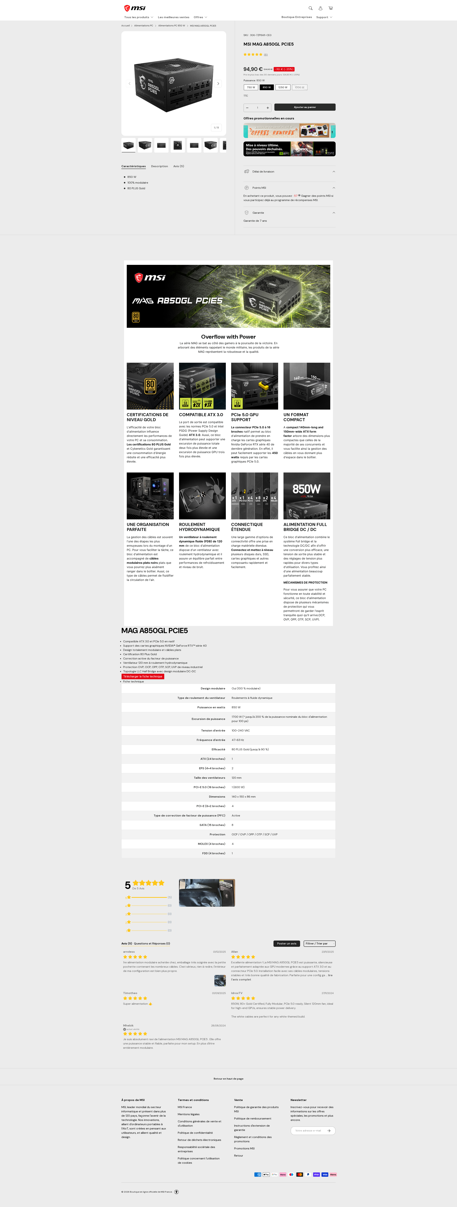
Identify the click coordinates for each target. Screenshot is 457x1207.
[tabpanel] (173, 183)
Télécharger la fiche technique (142, 676)
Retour (238, 1155)
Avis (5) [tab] (178, 166)
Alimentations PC (144, 25)
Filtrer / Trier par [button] (317, 943)
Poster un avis (286, 943)
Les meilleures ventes (173, 17)
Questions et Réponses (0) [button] (152, 943)
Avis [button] (126, 943)
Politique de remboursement (252, 1118)
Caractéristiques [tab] (133, 166)
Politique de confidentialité (195, 1133)
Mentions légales (189, 1114)
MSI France (185, 1107)
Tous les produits (136, 17)
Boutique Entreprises (297, 17)
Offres (198, 17)
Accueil (125, 25)
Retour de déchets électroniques (199, 1140)
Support (322, 17)
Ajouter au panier (305, 107)
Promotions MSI (244, 1148)
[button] (331, 8)
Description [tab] (159, 166)
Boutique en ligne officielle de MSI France (151, 1191)
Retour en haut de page (228, 1078)
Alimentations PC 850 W (172, 25)
